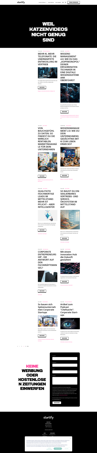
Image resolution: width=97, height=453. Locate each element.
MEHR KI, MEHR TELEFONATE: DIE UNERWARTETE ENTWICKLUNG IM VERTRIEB (47, 59)
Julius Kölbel (67, 51)
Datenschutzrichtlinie (63, 395)
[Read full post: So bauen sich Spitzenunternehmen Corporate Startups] (47, 321)
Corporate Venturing (68, 341)
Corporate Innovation (64, 285)
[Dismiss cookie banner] (70, 438)
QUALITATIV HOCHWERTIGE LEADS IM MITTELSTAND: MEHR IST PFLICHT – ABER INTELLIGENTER (46, 199)
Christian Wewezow (46, 51)
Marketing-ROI (48, 179)
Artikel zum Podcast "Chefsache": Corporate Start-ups (69, 309)
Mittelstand (67, 115)
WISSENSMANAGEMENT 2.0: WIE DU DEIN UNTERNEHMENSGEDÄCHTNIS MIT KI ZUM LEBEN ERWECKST (69, 136)
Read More (42, 87)
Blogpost (39, 91)
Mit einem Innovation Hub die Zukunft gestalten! (68, 255)
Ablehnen (66, 448)
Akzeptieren (57, 448)
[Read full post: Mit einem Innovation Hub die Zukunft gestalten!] (70, 268)
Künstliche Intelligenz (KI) (50, 91)
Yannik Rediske (68, 125)
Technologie (70, 179)
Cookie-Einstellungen (49, 449)
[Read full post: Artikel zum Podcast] (70, 323)
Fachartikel (43, 91)
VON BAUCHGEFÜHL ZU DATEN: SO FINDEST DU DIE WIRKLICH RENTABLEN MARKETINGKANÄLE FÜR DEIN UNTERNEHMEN (47, 139)
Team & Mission (51, 2)
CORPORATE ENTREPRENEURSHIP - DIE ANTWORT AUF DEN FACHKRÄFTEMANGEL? (47, 259)
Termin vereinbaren (73, 2)
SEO (52, 179)
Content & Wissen (42, 2)
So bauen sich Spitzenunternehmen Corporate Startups (47, 308)
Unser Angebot (58, 2)
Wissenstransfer (72, 115)
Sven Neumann (45, 249)
